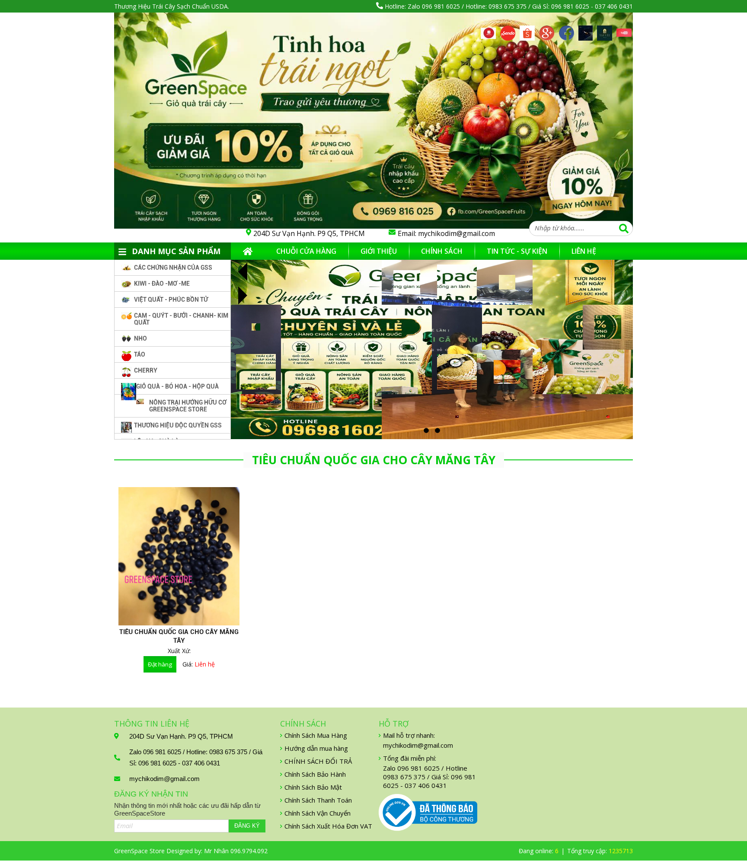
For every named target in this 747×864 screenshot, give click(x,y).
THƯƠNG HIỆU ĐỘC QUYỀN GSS (178, 425)
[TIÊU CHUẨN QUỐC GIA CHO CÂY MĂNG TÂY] (178, 556)
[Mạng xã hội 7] (604, 30)
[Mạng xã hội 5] (566, 30)
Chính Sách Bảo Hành (315, 774)
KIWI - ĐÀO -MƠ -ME (162, 283)
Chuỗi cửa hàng (306, 251)
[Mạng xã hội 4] (547, 30)
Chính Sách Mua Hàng (315, 735)
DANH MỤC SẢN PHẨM (176, 251)
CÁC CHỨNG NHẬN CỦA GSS (173, 267)
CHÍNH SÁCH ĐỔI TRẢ (318, 761)
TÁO (139, 354)
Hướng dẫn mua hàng (316, 748)
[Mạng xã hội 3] (527, 30)
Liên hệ (583, 251)
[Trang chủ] (248, 251)
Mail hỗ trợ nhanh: (409, 735)
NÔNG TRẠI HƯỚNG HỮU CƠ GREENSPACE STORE (188, 406)
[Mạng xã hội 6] (585, 30)
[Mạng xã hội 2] (507, 30)
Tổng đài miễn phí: (409, 758)
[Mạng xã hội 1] (488, 32)
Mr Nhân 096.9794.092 (236, 851)
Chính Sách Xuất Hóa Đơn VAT (328, 826)
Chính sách (442, 251)
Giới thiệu (379, 251)
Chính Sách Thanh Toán (318, 800)
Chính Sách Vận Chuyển (317, 813)
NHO (140, 338)
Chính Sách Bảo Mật (313, 787)
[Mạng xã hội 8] (624, 33)
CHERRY (145, 370)
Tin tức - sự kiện (517, 251)
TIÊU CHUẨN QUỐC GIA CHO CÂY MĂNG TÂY (179, 636)
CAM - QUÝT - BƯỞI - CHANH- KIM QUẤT (181, 319)
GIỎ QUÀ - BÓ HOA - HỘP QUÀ (177, 386)
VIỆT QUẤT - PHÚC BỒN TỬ (171, 299)
